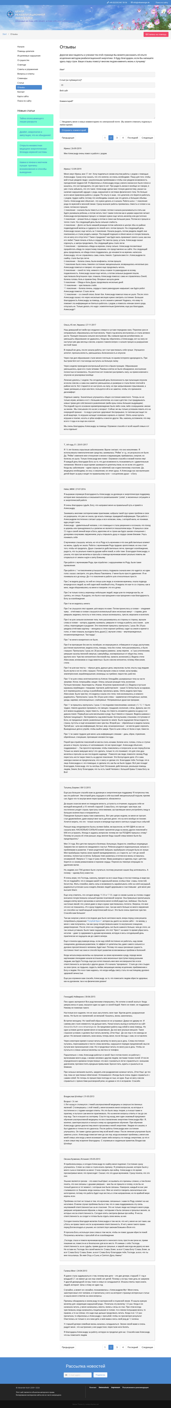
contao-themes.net (92, 1404)
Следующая (147, 137)
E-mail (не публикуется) (71, 80)
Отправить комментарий (74, 130)
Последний (133, 137)
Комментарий (66, 101)
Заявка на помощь (157, 34)
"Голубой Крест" (94, 921)
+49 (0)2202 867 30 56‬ (118, 2)
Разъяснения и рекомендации (135, 1387)
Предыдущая (68, 137)
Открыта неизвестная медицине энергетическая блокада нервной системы (33, 149)
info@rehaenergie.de (141, 2)
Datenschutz (104, 1387)
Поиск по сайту (162, 2)
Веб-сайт (64, 90)
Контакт (93, 1387)
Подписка (100, 1375)
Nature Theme (77, 1404)
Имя (66, 69)
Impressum (115, 1387)
